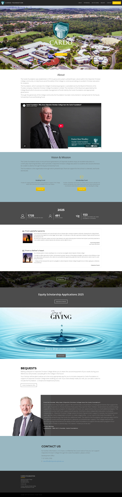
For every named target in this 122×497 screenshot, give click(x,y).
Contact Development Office (28, 385)
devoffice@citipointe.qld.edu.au (53, 461)
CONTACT (109, 2)
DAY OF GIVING (95, 2)
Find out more (61, 355)
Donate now (40, 189)
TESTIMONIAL (87, 2)
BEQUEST (103, 2)
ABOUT (80, 2)
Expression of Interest (61, 301)
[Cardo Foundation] (13, 2)
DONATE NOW (116, 2)
